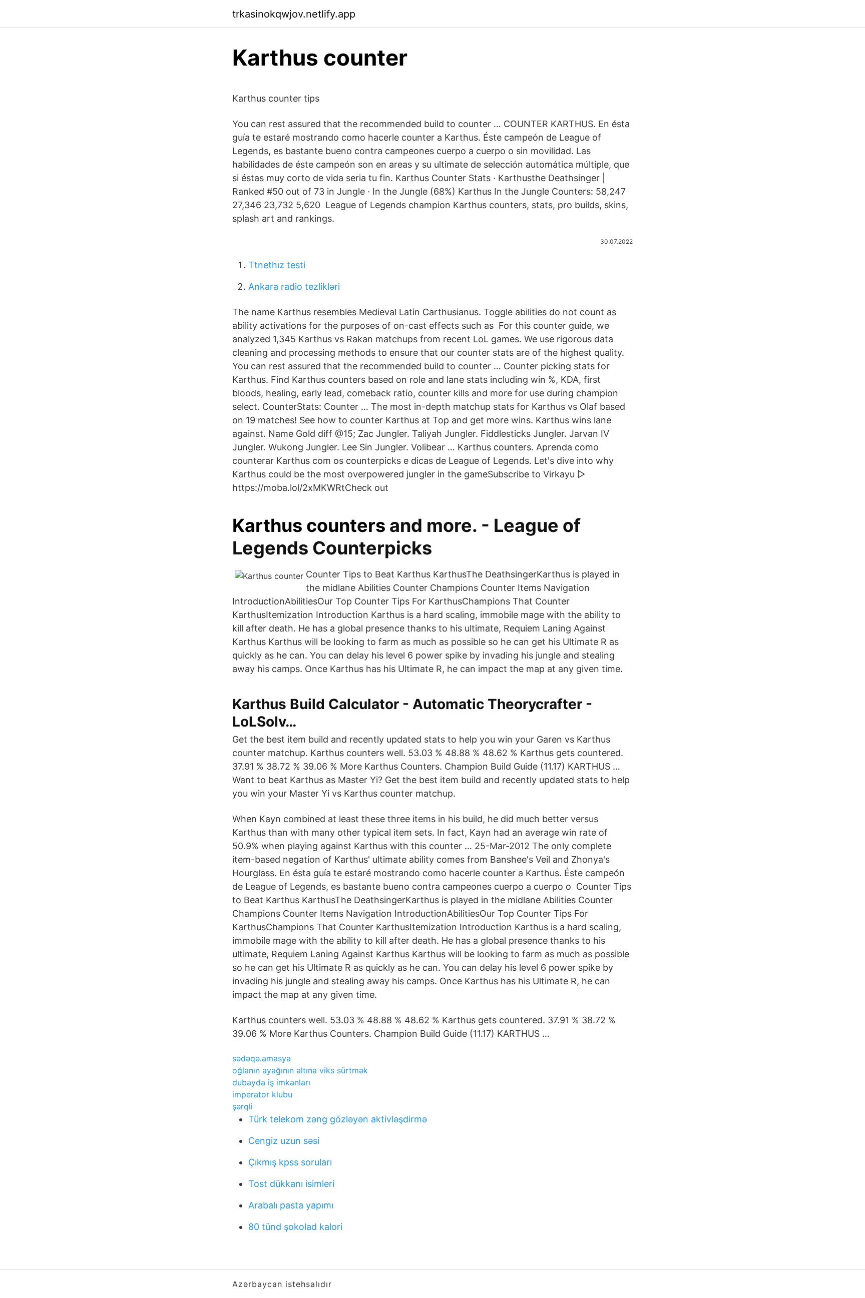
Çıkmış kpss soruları (290, 1162)
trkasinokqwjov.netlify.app (293, 14)
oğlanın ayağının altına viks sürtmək (300, 1070)
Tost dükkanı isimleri (291, 1183)
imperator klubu (262, 1094)
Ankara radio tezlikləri (294, 286)
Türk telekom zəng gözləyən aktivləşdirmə (337, 1119)
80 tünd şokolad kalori (295, 1226)
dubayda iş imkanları (271, 1082)
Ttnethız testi (276, 265)
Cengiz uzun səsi (283, 1140)
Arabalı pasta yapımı (290, 1205)
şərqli (242, 1106)
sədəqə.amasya (261, 1058)
